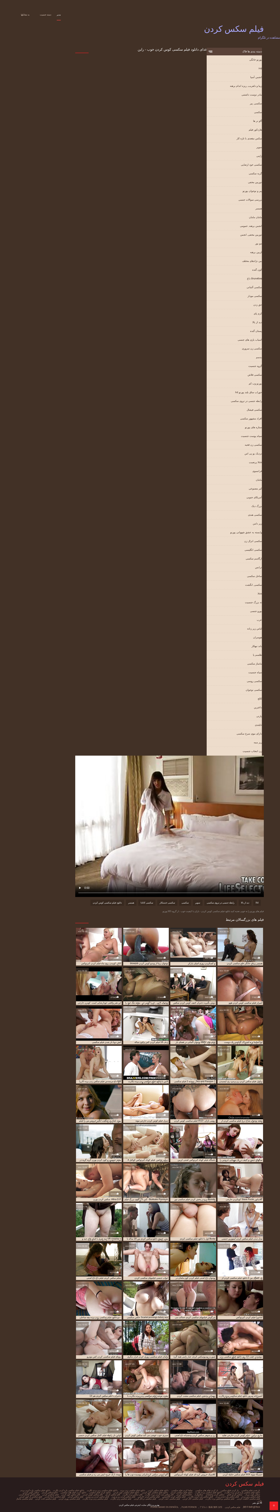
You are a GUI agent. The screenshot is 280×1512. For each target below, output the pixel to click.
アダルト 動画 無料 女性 (211, 1507)
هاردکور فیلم (255, 129)
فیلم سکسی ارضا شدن (55, 1496)
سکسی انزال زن (253, 541)
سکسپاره (199, 1494)
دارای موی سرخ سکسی (249, 733)
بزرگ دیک (256, 506)
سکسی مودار (255, 296)
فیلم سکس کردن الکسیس (174, 1496)
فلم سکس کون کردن (71, 1494)
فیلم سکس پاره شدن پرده (227, 1496)
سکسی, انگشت (253, 584)
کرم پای (258, 313)
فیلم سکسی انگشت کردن (248, 1499)
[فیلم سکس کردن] (274, 1506)
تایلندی (258, 724)
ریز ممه (258, 742)
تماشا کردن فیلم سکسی (182, 1490)
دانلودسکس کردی (50, 1492)
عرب (259, 619)
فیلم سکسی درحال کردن (145, 1499)
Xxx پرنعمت (255, 462)
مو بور (258, 243)
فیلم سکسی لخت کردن (46, 1499)
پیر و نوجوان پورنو (252, 191)
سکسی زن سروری (252, 348)
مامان (259, 479)
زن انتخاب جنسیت (252, 751)
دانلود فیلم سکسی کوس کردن (107, 902)
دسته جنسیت (45, 15)
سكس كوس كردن (31, 1492)
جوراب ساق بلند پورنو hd (248, 392)
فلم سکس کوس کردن (92, 1494)
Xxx (260, 593)
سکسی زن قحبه (253, 444)
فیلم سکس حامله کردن (29, 1494)
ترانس (258, 567)
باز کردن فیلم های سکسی (207, 1490)
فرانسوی (257, 471)
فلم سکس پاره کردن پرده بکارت (159, 1494)
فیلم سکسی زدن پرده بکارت (95, 1499)
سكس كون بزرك (252, 1494)
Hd (260, 68)
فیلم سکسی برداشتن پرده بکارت (220, 1499)
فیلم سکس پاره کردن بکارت (201, 1496)
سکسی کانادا (147, 902)
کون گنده (257, 269)
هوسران (257, 637)
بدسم (259, 357)
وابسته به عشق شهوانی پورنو (246, 532)
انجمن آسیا (256, 77)
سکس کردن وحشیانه (215, 1494)
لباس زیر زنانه (254, 628)
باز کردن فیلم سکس (230, 1490)
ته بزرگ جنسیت (253, 602)
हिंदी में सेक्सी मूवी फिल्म (251, 1507)
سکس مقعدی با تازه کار (249, 138)
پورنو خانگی (255, 59)
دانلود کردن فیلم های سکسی (73, 1492)
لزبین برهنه (256, 252)
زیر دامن (257, 523)
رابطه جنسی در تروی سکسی (246, 401)
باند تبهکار (257, 646)
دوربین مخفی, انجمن (251, 234)
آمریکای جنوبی (254, 497)
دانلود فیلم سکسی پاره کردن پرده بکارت (242, 1492)
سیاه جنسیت (255, 672)
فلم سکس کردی (113, 1494)
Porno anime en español (164, 1507)
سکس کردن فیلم (234, 1494)
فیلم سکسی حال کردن (193, 1499)
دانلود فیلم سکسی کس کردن (155, 1492)
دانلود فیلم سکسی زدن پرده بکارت (102, 1490)
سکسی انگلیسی (253, 549)
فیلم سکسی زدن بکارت (121, 1499)
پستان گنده (256, 331)
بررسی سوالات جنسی (250, 199)
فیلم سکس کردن (232, 1507)
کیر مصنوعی (255, 488)
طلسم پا (257, 654)
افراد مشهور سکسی (251, 418)
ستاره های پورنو (253, 427)
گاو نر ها (257, 120)
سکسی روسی (254, 681)
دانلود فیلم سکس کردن (158, 1490)
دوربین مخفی (255, 182)
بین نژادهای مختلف (252, 261)
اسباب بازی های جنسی (250, 339)
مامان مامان (255, 217)
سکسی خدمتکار (167, 902)
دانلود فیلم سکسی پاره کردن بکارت (68, 1490)
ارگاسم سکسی (254, 558)
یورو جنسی (256, 611)
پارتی (259, 716)
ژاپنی (259, 156)
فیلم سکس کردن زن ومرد (97, 1496)
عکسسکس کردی (184, 1494)
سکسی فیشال (254, 409)
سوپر (259, 147)
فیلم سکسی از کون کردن (31, 1496)
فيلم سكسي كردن (50, 1494)
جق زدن (257, 304)
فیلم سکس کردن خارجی (149, 1496)
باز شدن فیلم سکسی (251, 1490)
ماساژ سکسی (254, 663)
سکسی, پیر (256, 103)
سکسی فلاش (255, 374)
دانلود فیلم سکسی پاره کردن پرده (35, 1490)
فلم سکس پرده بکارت (132, 1494)
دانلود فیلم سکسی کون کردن (126, 1492)
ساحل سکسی (254, 576)
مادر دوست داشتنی (252, 94)
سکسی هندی (255, 514)
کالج (260, 698)
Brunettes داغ (254, 278)
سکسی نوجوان (254, 689)
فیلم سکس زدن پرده (251, 1496)
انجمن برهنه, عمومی (251, 226)
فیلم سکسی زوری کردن (69, 1499)
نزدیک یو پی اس (253, 453)
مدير (59, 15)
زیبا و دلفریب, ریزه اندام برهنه (246, 85)
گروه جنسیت (255, 366)
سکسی (258, 112)
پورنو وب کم (255, 383)
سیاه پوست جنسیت (251, 436)
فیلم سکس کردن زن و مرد (123, 1496)
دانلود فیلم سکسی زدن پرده (133, 1490)
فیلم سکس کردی (75, 1496)
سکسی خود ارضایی (251, 164)
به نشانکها (25, 15)
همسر (258, 208)
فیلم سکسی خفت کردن (169, 1499)
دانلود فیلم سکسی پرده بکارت (208, 1492)
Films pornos (189, 1507)
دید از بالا (257, 322)
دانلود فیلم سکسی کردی (181, 1492)
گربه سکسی (255, 173)
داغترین (258, 707)
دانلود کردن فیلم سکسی (100, 1492)
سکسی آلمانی (254, 287)
